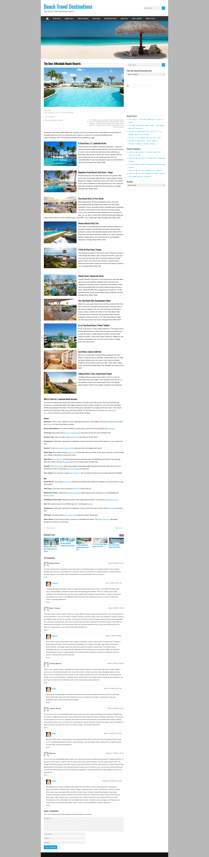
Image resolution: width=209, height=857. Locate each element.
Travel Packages (83, 18)
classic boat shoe (104, 519)
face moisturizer (74, 473)
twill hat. (90, 504)
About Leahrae (137, 18)
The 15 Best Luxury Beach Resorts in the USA (100, 545)
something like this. (111, 500)
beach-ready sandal (70, 515)
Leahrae (48, 110)
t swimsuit (77, 433)
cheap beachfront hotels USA (105, 123)
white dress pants (74, 493)
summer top (74, 437)
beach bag (72, 452)
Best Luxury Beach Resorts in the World (114, 546)
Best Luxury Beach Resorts (54, 120)
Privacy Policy (150, 18)
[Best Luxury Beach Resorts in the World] (117, 541)
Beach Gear (96, 18)
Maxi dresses (57, 459)
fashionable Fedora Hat (64, 448)
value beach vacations (118, 126)
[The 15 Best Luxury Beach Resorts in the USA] (101, 540)
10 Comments (51, 116)
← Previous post (49, 528)
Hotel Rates (57, 18)
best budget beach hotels (101, 122)
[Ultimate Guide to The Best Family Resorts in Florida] (52, 541)
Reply (45, 577)
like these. (111, 428)
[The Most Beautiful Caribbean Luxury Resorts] (68, 540)
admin (53, 688)
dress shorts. (50, 495)
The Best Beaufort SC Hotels (150, 170)
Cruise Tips (124, 18)
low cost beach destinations (111, 125)
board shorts (67, 482)
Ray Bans (111, 441)
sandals (67, 462)
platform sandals (74, 469)
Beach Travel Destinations (68, 6)
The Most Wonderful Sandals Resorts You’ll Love (82, 547)
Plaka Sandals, (58, 466)
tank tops (76, 488)
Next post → (119, 528)
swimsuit (50, 424)
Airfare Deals (69, 18)
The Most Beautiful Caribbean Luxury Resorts (67, 544)
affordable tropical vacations (100, 120)
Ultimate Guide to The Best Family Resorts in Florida (50, 548)
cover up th (69, 433)
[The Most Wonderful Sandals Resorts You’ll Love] (84, 541)
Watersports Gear (110, 18)
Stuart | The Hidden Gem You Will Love (145, 138)
